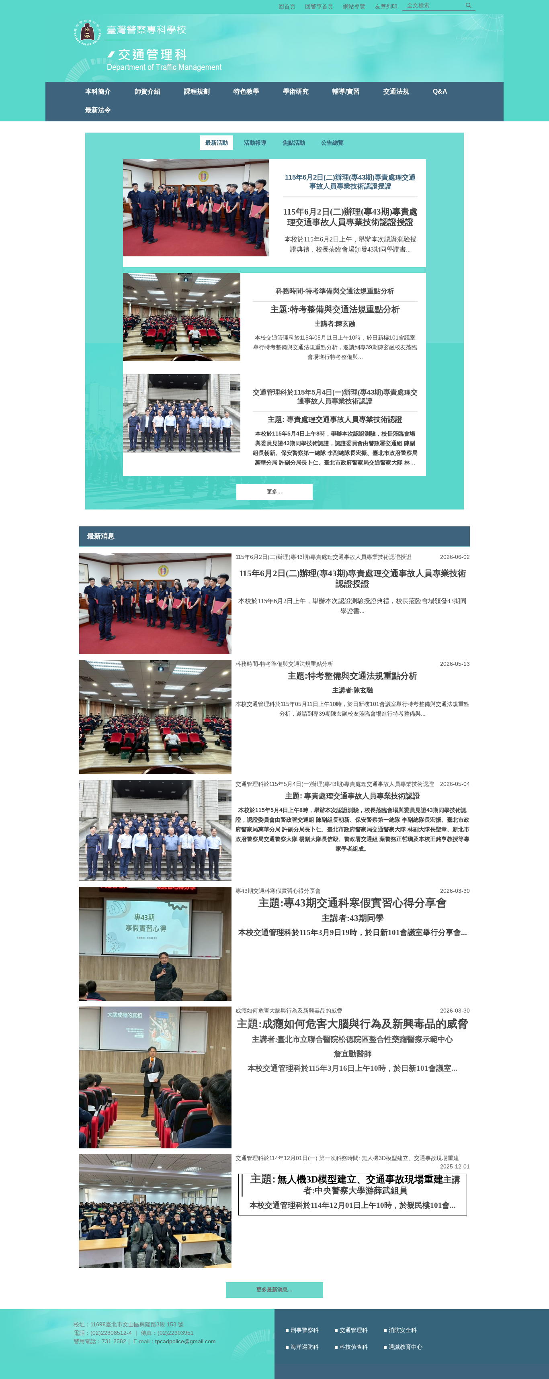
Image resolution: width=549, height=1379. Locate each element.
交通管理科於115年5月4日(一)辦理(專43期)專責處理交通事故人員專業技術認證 (335, 784)
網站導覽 (354, 6)
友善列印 (386, 6)
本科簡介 (98, 91)
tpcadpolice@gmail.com (185, 1341)
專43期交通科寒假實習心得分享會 (278, 891)
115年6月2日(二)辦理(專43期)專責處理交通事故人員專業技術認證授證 (324, 557)
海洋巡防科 (305, 1347)
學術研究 (296, 91)
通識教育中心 (405, 1347)
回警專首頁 (319, 6)
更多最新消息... (274, 1290)
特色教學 (246, 91)
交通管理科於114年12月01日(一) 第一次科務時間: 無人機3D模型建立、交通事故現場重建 (347, 1158)
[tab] (216, 142)
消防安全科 (403, 1330)
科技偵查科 (354, 1347)
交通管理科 (354, 1330)
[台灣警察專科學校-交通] (151, 47)
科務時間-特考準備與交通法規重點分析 (335, 291)
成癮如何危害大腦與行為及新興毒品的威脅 (289, 1010)
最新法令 (98, 109)
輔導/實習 (346, 91)
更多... (274, 492)
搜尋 (468, 5)
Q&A (440, 91)
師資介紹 (147, 91)
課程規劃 (197, 91)
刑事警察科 (305, 1330)
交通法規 (396, 91)
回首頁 (287, 6)
